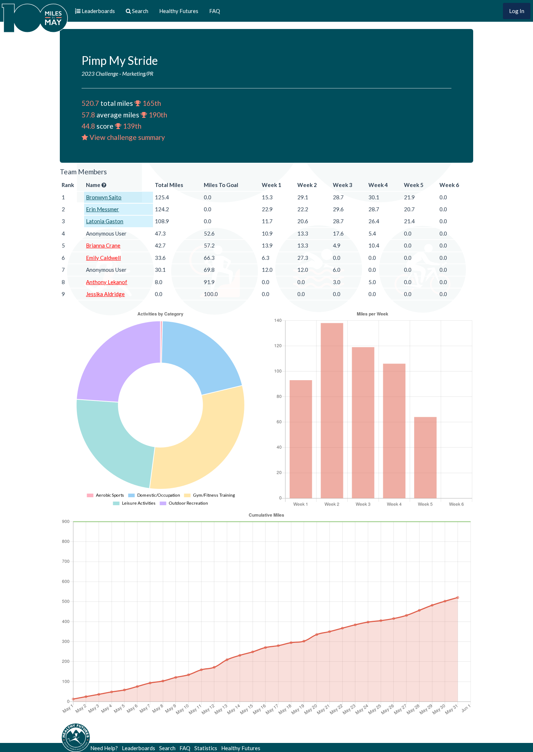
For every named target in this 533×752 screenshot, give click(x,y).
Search (167, 748)
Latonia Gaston (104, 221)
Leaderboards (138, 748)
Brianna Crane (103, 245)
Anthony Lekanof (106, 282)
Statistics (205, 748)
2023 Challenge (100, 73)
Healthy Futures (178, 11)
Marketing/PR (137, 73)
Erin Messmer (102, 209)
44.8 (88, 126)
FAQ (214, 11)
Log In (516, 11)
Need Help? (104, 748)
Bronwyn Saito (103, 197)
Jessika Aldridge (105, 294)
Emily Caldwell (103, 257)
